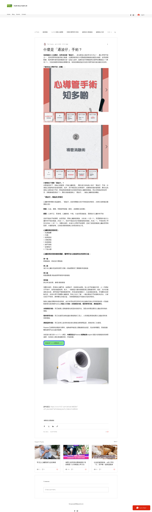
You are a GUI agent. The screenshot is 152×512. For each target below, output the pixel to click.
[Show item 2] (59, 117)
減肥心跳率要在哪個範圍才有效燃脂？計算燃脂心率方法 (75, 463)
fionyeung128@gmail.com (76, 504)
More (108, 32)
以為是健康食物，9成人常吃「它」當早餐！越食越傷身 (104, 463)
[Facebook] (131, 15)
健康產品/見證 (100, 32)
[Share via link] (57, 426)
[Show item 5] (92, 117)
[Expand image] (76, 90)
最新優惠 (45, 32)
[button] (115, 32)
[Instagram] (133, 15)
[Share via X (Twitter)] (48, 426)
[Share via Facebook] (44, 426)
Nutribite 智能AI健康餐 (57, 32)
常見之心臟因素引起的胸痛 (46, 462)
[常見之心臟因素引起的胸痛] (47, 452)
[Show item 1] (48, 117)
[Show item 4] (81, 117)
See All (115, 441)
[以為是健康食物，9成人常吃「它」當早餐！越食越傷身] (104, 452)
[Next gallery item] (106, 90)
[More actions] (107, 44)
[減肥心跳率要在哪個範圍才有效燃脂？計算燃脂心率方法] (76, 452)
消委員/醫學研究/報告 (73, 32)
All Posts (37, 32)
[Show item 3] (70, 117)
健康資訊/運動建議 (87, 32)
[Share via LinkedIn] (53, 426)
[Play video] (76, 366)
